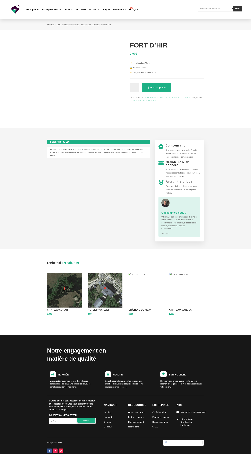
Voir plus (166, 233)
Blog (105, 9)
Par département (50, 9)
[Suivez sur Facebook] (49, 451)
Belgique (108, 427)
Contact (108, 422)
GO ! (237, 8)
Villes (67, 9)
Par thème (81, 9)
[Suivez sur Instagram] (55, 451)
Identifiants (133, 427)
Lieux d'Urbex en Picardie (143, 101)
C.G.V (155, 427)
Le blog (107, 412)
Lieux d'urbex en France (68, 25)
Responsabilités (160, 422)
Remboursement (136, 422)
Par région (31, 9)
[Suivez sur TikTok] (61, 451)
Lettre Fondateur (136, 417)
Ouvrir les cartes (136, 412)
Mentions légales (160, 417)
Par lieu (92, 9)
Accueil (50, 25)
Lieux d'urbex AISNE (90, 25)
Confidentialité (159, 412)
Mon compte (119, 9)
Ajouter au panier (156, 87)
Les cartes (109, 417)
